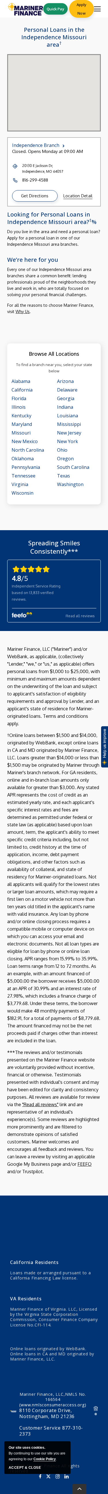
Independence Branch (35, 145)
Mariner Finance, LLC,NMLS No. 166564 (52, 1399)
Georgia (65, 398)
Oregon (65, 458)
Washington (70, 484)
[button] (35, 196)
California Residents (34, 1262)
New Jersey (69, 433)
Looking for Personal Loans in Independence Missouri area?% (51, 218)
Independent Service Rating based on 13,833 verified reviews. (36, 592)
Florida (19, 398)
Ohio (62, 450)
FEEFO (84, 1164)
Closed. (19, 151)
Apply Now (82, 9)
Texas (63, 476)
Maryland (22, 424)
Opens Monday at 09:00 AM (55, 151)
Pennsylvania (26, 467)
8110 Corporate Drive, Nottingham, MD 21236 (47, 1413)
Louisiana (67, 415)
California (22, 390)
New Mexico (25, 441)
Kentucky (21, 415)
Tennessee (23, 476)
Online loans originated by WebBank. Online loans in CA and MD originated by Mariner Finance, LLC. (52, 1354)
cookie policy (44, 1459)
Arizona (65, 381)
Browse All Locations (54, 354)
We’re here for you (32, 260)
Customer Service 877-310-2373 (51, 1431)
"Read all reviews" (40, 1104)
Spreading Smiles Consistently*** (54, 547)
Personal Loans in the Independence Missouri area (54, 37)
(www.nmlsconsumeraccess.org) (52, 1404)
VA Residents (26, 1299)
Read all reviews (80, 616)
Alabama (21, 381)
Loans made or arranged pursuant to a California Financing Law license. (50, 1275)
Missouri (21, 433)
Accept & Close (25, 1468)
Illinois (19, 407)
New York (67, 441)
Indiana (65, 407)
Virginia (20, 484)
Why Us (23, 311)
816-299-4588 (35, 180)
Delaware (67, 390)
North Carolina (28, 450)
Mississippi (69, 424)
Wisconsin (22, 493)
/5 (20, 578)
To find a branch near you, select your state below (54, 368)
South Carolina (73, 467)
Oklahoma (23, 458)
